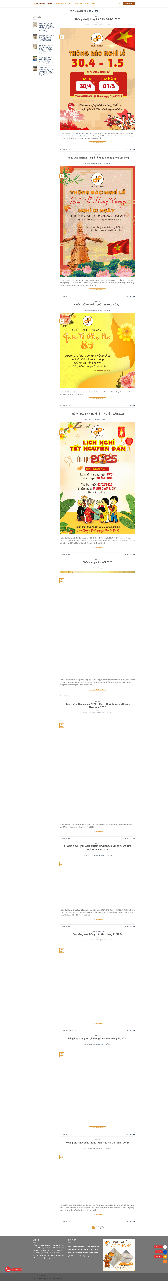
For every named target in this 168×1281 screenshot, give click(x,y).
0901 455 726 (17, 1270)
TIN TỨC (93, 3)
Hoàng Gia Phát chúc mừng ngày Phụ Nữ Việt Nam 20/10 (98, 1142)
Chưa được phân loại (97, 931)
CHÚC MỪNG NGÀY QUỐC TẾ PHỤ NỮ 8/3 (97, 304)
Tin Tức (97, 16)
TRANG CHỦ (59, 3)
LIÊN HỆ (86, 3)
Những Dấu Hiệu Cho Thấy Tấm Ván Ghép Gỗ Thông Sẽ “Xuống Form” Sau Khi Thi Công (46, 49)
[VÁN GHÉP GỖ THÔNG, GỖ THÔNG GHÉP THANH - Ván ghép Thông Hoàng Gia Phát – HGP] (42, 3)
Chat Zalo (158, 1247)
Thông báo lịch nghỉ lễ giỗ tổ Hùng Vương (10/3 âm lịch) (97, 157)
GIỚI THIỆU (68, 3)
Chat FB (159, 1251)
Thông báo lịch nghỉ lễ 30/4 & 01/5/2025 (97, 19)
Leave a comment (130, 149)
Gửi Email (158, 1256)
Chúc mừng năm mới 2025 (97, 562)
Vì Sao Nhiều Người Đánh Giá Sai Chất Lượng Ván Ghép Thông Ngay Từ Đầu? (46, 60)
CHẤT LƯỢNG (78, 3)
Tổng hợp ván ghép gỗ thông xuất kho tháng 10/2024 (97, 1038)
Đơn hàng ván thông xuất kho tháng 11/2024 (97, 934)
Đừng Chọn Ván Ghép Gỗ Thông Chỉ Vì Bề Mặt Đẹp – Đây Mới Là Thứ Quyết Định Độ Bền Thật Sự (46, 27)
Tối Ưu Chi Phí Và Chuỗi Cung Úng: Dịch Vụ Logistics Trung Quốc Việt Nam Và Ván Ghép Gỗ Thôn (46, 71)
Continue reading (98, 143)
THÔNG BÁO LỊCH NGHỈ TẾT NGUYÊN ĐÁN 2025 (97, 413)
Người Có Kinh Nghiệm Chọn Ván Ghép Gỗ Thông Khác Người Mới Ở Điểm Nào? (46, 38)
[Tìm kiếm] (120, 3)
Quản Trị (93, 11)
